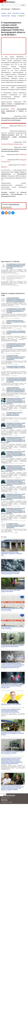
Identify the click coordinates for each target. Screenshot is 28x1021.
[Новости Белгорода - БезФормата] (8, 1)
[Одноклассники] (6, 212)
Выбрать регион (4, 800)
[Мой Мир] (13, 212)
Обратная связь (4, 799)
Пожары (13, 16)
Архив (9, 13)
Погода (22, 13)
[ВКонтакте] (2, 212)
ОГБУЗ (13, 109)
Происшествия (5, 16)
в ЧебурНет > (21, 16)
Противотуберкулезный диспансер (12, 144)
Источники (15, 13)
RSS (11, 802)
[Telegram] (9, 212)
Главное (3, 13)
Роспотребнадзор (14, 204)
